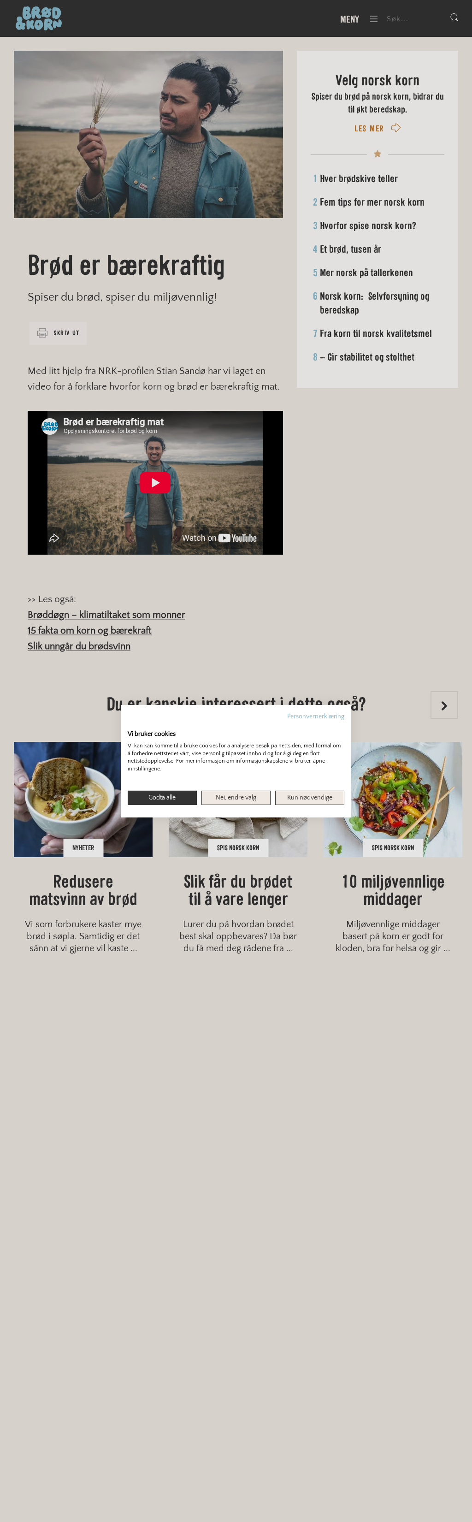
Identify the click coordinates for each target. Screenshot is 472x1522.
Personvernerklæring (315, 716)
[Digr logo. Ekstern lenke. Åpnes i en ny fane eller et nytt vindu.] (134, 724)
